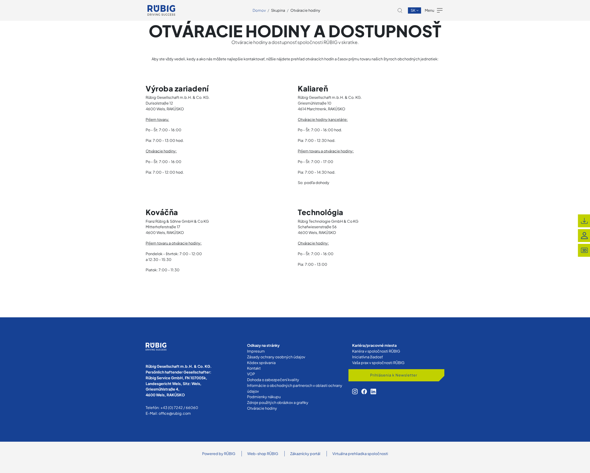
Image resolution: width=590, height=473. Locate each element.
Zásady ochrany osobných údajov (276, 356)
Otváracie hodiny (305, 10)
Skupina (278, 10)
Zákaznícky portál (305, 453)
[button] (400, 10)
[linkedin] (373, 391)
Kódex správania (261, 362)
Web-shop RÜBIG (262, 453)
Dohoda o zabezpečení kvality (273, 379)
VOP (251, 373)
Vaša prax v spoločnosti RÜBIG (378, 362)
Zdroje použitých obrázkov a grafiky (277, 402)
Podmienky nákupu (264, 396)
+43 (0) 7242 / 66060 (179, 407)
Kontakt (254, 368)
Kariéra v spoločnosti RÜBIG (376, 351)
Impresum (256, 351)
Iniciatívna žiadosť (367, 356)
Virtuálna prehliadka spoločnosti (360, 453)
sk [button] (413, 10)
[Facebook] (364, 391)
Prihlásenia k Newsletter (393, 375)
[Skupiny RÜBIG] (161, 10)
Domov (259, 10)
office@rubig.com (175, 413)
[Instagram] (355, 391)
